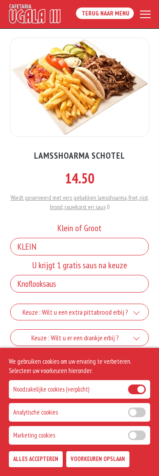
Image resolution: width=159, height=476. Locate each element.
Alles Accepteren (35, 459)
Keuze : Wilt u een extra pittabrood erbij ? (75, 312)
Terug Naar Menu (104, 13)
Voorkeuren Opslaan (98, 459)
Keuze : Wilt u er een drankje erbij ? (75, 337)
